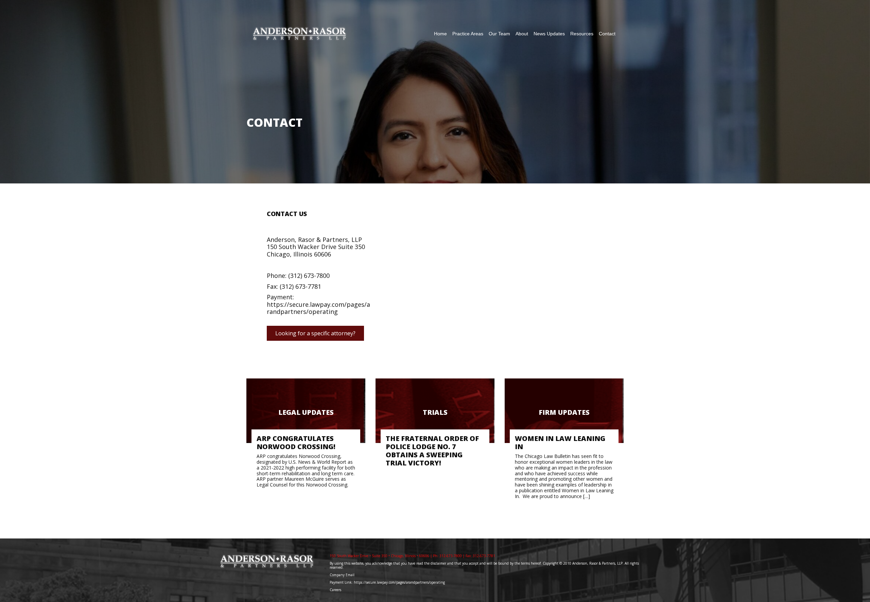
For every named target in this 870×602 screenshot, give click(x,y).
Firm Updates (564, 412)
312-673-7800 (450, 555)
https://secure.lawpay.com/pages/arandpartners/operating (318, 308)
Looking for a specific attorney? (315, 333)
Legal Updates (306, 412)
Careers (336, 589)
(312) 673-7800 (309, 275)
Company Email (342, 574)
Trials (435, 412)
